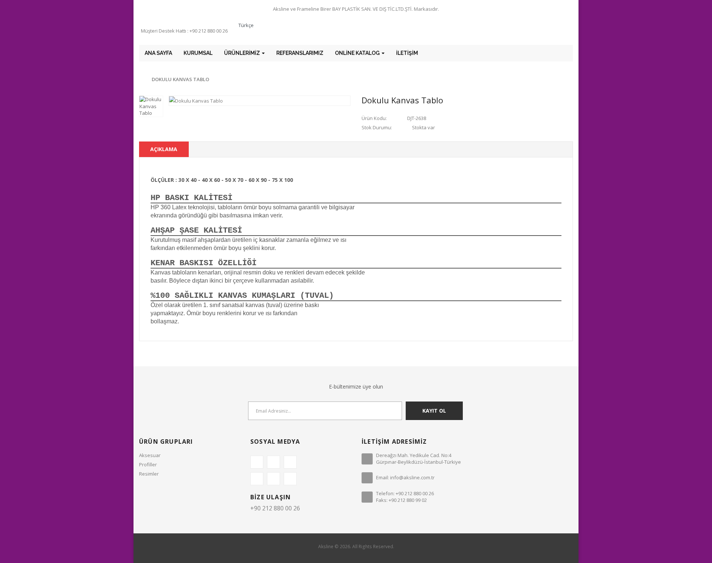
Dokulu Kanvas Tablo (180, 79)
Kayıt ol (434, 410)
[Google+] (290, 462)
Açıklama (163, 149)
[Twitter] (273, 462)
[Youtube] (290, 478)
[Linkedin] (256, 478)
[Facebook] (256, 462)
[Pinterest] (273, 478)
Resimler (149, 473)
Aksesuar (150, 455)
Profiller (148, 464)
